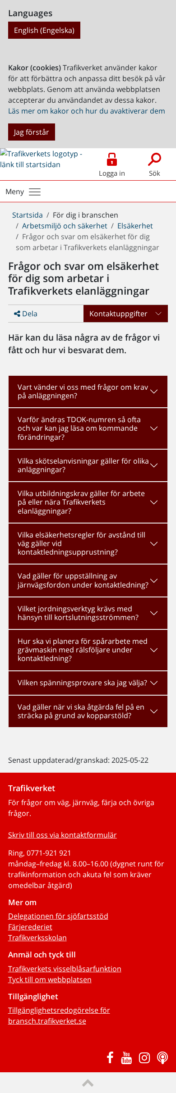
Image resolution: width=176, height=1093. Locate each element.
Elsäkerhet (135, 226)
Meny (14, 191)
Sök (154, 173)
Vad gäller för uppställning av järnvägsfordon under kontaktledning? (83, 580)
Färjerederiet (30, 927)
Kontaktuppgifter (118, 314)
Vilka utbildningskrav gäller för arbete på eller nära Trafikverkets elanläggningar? (81, 501)
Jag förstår (31, 132)
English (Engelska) (44, 30)
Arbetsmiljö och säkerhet (64, 226)
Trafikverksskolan (37, 938)
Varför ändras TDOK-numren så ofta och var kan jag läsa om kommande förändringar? (79, 428)
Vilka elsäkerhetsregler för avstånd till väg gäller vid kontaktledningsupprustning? (81, 543)
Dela (28, 314)
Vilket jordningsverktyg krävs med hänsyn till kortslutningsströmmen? (78, 613)
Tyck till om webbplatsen (50, 979)
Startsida (27, 215)
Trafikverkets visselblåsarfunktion (64, 969)
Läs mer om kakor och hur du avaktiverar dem (86, 111)
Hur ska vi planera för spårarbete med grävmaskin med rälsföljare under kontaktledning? (83, 649)
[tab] (88, 391)
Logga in (112, 173)
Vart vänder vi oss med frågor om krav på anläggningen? (83, 391)
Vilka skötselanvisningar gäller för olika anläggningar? (83, 465)
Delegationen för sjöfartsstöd (58, 916)
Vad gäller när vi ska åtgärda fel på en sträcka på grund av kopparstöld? (81, 711)
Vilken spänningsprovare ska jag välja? (82, 683)
